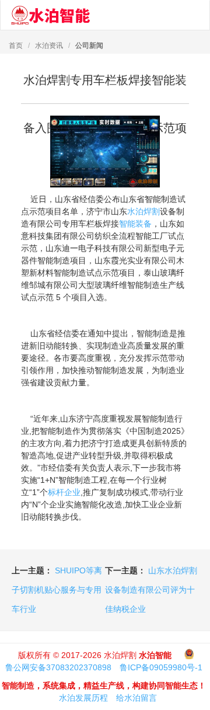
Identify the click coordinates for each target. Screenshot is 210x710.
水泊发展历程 (83, 697)
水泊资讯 (49, 45)
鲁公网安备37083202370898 (58, 667)
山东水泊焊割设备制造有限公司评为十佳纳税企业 (151, 590)
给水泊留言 (136, 697)
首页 (16, 45)
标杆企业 (64, 492)
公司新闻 (89, 45)
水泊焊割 (143, 211)
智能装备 (135, 223)
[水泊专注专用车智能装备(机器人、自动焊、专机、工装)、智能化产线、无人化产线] (50, 15)
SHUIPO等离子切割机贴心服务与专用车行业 (57, 590)
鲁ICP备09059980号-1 (161, 667)
